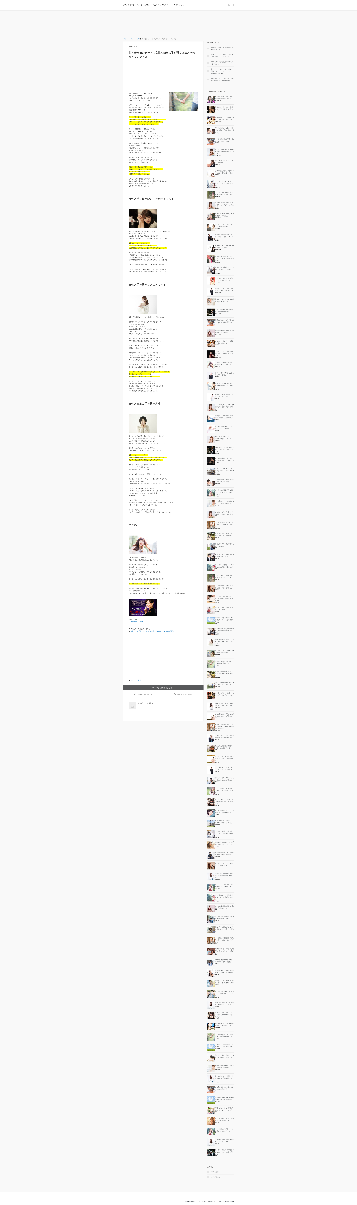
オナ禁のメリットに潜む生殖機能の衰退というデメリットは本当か (224, 353)
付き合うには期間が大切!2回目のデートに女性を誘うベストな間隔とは (224, 492)
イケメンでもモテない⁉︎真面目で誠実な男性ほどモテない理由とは (224, 407)
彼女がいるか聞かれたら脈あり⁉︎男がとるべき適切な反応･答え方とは (224, 151)
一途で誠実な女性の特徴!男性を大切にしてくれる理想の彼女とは (224, 833)
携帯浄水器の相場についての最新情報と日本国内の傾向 (222, 48)
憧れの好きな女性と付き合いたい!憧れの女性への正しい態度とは (224, 929)
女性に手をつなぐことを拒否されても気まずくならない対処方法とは (224, 620)
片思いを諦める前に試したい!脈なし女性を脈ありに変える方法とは (224, 642)
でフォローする (144, 694)
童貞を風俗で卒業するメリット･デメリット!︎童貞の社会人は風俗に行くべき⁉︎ (224, 258)
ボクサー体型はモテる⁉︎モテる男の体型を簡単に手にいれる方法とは (224, 801)
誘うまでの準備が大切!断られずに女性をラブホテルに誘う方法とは (224, 1152)
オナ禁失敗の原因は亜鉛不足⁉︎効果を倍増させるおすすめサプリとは (224, 940)
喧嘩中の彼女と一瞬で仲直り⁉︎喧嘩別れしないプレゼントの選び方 (224, 951)
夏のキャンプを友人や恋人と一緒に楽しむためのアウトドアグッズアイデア (222, 55)
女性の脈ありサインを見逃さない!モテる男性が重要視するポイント (224, 897)
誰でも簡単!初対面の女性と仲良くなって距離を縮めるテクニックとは (224, 993)
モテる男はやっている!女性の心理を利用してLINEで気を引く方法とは (224, 503)
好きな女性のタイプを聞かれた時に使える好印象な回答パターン (224, 1078)
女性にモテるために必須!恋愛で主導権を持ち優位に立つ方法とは (224, 385)
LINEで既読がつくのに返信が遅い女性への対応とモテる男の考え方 (224, 449)
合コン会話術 (214, 1172)
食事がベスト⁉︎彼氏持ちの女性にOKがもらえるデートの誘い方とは (224, 269)
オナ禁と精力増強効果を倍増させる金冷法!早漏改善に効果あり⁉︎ (224, 875)
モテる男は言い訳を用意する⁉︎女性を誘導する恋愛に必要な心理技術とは (224, 631)
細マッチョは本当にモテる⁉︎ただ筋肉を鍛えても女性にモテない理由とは (224, 1015)
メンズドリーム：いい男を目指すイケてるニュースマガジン (154, 5)
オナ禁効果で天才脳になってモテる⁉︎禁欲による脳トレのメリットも (224, 237)
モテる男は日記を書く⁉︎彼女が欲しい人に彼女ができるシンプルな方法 (224, 598)
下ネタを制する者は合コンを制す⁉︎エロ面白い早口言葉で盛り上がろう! (224, 130)
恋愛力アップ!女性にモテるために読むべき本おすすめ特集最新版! (153, 631)
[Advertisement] (178, 24)
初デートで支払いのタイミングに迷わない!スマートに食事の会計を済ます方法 (224, 726)
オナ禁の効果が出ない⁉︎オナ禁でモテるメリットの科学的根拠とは (224, 524)
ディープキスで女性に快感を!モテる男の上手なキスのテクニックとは (224, 790)
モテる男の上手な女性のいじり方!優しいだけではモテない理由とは (224, 205)
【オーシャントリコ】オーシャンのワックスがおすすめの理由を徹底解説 (222, 79)
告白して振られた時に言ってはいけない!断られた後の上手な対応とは (224, 471)
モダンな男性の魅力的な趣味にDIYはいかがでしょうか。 (222, 63)
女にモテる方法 (136, 680)
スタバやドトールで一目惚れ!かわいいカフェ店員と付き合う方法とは (224, 183)
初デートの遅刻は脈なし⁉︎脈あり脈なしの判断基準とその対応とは (224, 674)
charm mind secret (137, 622)
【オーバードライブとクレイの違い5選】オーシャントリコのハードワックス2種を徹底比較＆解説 (222, 71)
